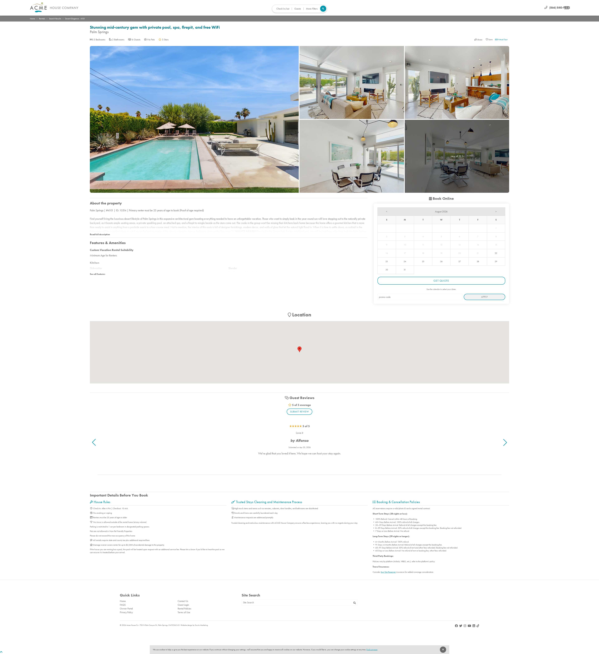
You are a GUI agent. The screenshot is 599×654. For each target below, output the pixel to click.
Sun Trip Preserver (388, 572)
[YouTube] (470, 626)
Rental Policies (184, 608)
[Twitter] (461, 626)
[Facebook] (456, 626)
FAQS (123, 604)
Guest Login (183, 604)
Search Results (55, 18)
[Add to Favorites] (489, 39)
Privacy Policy (126, 612)
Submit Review (299, 411)
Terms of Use (184, 612)
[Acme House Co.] (54, 7)
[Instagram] (465, 626)
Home (32, 18)
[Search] (354, 603)
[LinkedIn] (474, 626)
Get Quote (441, 280)
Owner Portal (126, 608)
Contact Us (183, 601)
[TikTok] (478, 626)
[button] (505, 442)
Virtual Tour (503, 39)
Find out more (371, 649)
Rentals (42, 18)
